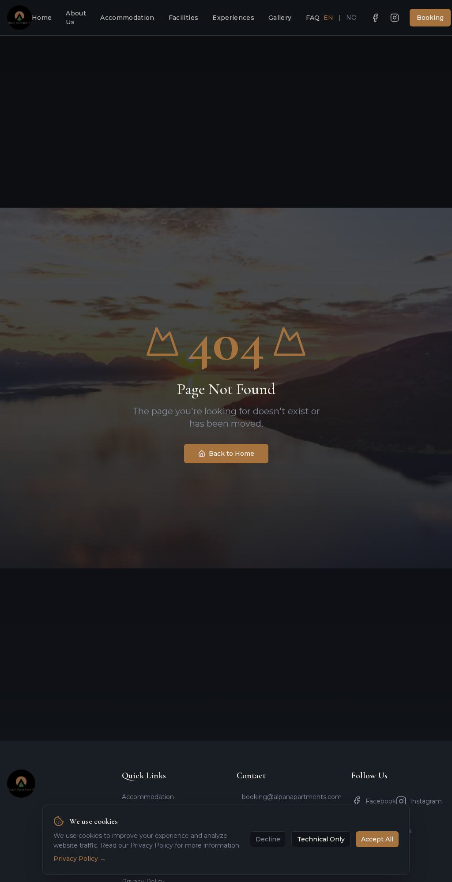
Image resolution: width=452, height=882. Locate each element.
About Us (76, 17)
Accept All (377, 839)
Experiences (233, 18)
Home (42, 18)
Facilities (184, 18)
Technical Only (321, 839)
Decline (268, 839)
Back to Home (231, 454)
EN (328, 18)
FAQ (313, 18)
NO (351, 18)
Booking (430, 18)
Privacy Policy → (79, 859)
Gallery (279, 18)
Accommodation (127, 18)
